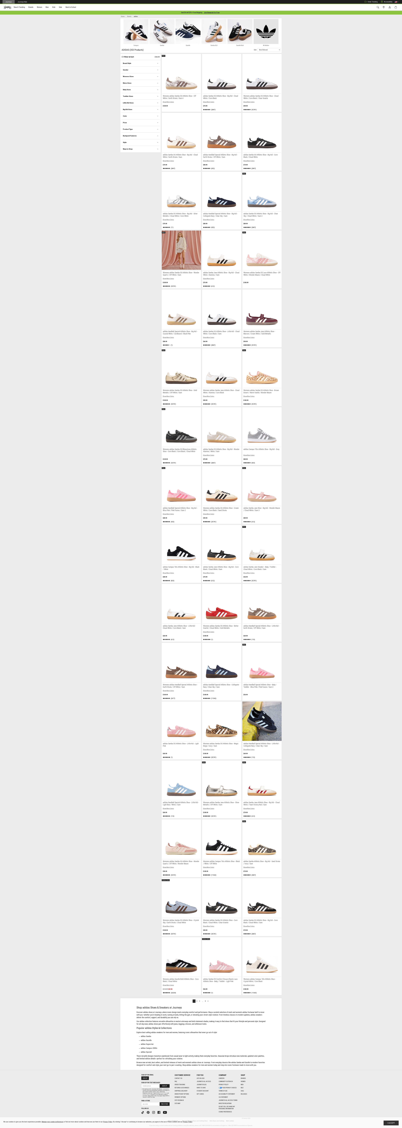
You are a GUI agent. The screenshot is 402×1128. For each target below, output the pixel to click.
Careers (221, 1078)
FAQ (176, 1081)
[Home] (7, 7)
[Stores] (384, 7)
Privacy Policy (223, 1084)
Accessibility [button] (388, 2)
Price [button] (125, 122)
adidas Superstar (147, 1044)
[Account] (390, 7)
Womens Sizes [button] (128, 76)
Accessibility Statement (227, 1094)
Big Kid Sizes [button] (127, 109)
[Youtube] (165, 1112)
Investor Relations (225, 1103)
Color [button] (125, 116)
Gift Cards (200, 1094)
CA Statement (223, 1097)
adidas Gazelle (146, 1040)
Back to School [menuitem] (71, 7)
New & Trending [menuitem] (19, 7)
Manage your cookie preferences (52, 1122)
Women (243, 1081)
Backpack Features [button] (130, 136)
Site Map (177, 1103)
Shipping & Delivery (181, 1091)
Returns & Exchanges (182, 1088)
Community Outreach (226, 1081)
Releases (244, 1094)
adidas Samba (146, 1036)
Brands (243, 1078)
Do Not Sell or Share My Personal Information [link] (227, 1107)
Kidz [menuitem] (53, 7)
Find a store (145, 1101)
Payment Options (180, 1097)
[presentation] (19, 7)
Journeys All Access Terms (228, 1100)
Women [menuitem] (39, 7)
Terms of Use (223, 1091)
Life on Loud (200, 1078)
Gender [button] (125, 70)
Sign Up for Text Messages (150, 1082)
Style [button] (125, 142)
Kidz (242, 1088)
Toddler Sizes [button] (128, 96)
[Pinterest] (149, 1112)
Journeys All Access (204, 1081)
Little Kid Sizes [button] (128, 103)
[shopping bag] (396, 7)
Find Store (164, 1104)
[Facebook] (160, 1112)
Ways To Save (201, 1088)
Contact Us (178, 1078)
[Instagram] (154, 1112)
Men (242, 1084)
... (202, 1001)
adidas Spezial (146, 1052)
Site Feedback (179, 1100)
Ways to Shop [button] (128, 149)
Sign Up (145, 1078)
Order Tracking (373, 2)
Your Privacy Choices (229, 1088)
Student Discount (203, 1091)
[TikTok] (143, 1112)
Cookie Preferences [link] (225, 1112)
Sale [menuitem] (60, 7)
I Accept (391, 1123)
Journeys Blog (201, 1084)
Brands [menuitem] (30, 7)
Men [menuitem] (47, 7)
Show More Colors (168, 102)
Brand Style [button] (127, 63)
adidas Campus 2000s (149, 1048)
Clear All (157, 56)
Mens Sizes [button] (127, 83)
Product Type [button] (128, 129)
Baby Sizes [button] (127, 90)
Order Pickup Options (182, 1094)
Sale (242, 1091)
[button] (396, 2)
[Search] (378, 7)
